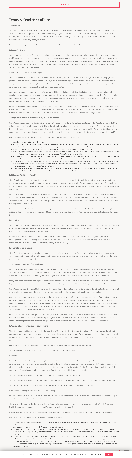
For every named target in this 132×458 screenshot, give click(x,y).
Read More (99, 454)
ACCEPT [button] (109, 454)
